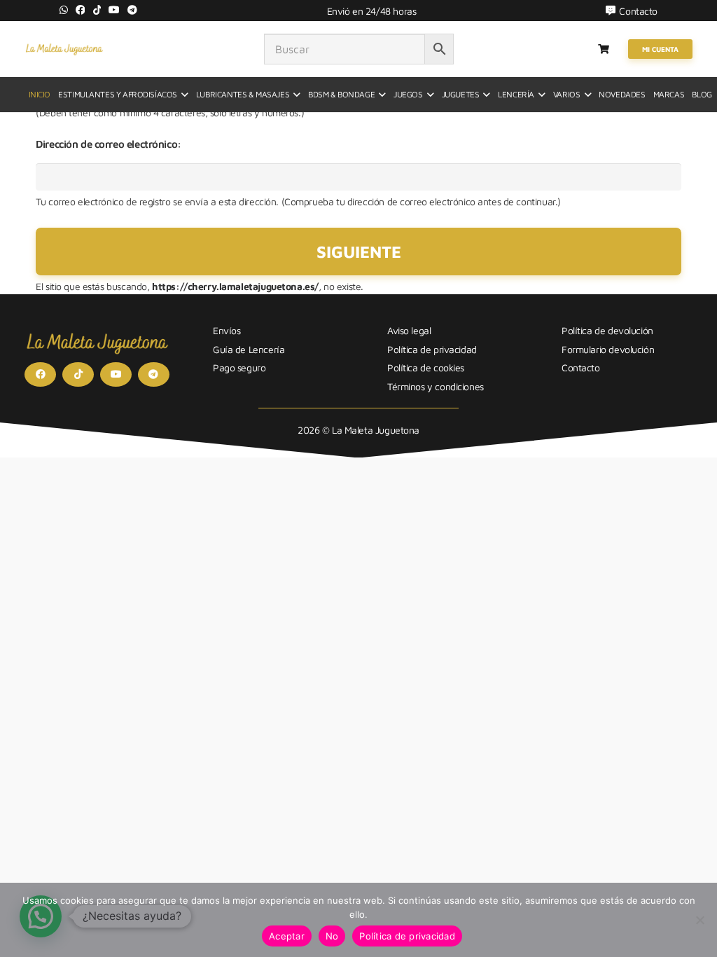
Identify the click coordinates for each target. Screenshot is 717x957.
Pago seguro (239, 367)
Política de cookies (425, 367)
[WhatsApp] (64, 10)
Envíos (226, 330)
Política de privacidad (432, 349)
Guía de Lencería (248, 349)
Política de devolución (607, 330)
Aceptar (287, 936)
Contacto (581, 367)
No (332, 936)
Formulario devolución (608, 349)
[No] (699, 920)
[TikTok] (97, 10)
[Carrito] (604, 49)
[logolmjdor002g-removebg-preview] (64, 49)
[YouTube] (114, 10)
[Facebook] (80, 10)
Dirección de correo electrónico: (108, 144)
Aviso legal (409, 330)
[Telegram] (132, 10)
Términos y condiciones (435, 386)
